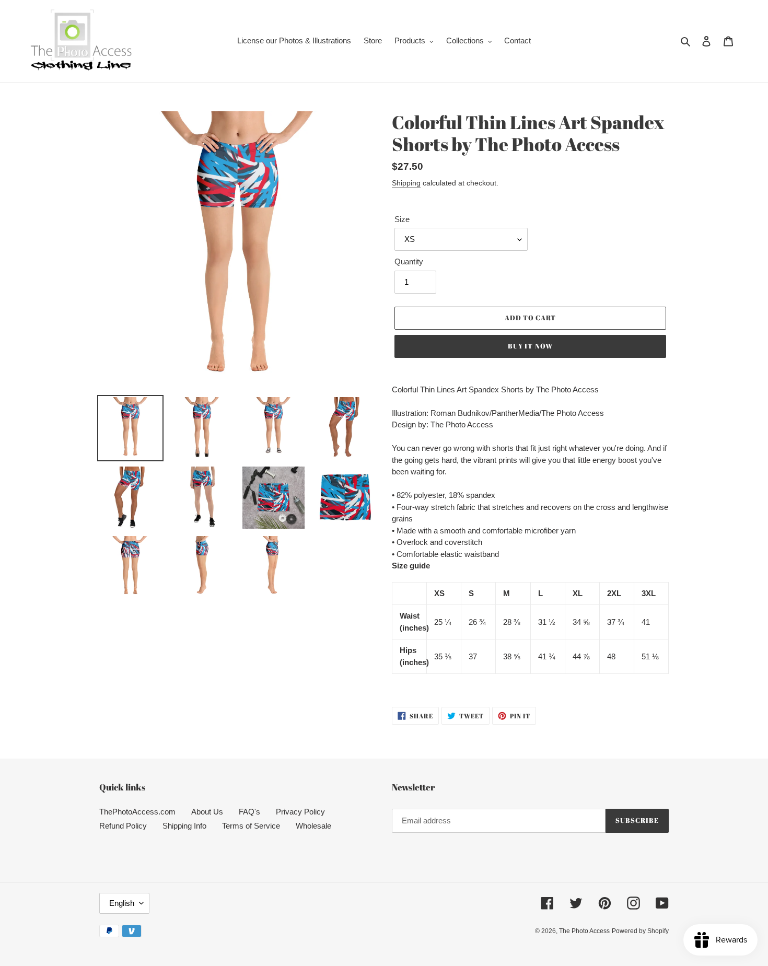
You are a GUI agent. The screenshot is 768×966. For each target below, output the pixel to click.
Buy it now (530, 346)
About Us (207, 811)
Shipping (406, 183)
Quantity (408, 261)
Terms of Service (251, 825)
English (121, 903)
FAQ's (249, 811)
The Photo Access (584, 931)
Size (402, 219)
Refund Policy (123, 825)
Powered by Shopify (640, 931)
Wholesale (313, 825)
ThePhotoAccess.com (137, 811)
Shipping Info (184, 825)
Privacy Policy (300, 811)
